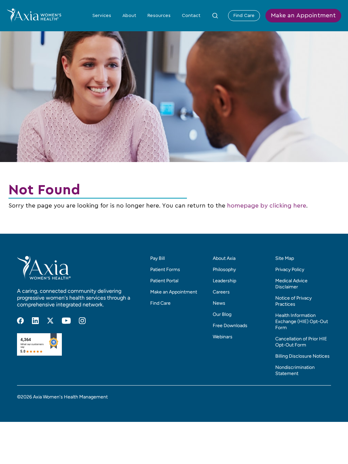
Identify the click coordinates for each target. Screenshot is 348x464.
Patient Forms (165, 269)
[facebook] (20, 320)
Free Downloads (230, 325)
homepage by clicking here (266, 206)
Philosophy (224, 269)
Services (101, 15)
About (129, 15)
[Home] (34, 15)
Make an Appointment (303, 16)
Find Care (244, 15)
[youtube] (66, 320)
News (219, 303)
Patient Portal (164, 281)
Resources (159, 15)
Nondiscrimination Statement (295, 370)
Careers (221, 292)
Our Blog (222, 314)
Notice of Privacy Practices (293, 301)
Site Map (284, 258)
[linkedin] (35, 320)
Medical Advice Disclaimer (291, 284)
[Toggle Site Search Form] (215, 15)
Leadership (224, 281)
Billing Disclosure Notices (302, 356)
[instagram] (82, 320)
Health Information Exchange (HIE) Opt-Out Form (301, 322)
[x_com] (50, 320)
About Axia (224, 258)
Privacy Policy (289, 269)
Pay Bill (157, 258)
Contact (191, 15)
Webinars (222, 337)
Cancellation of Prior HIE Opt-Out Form (301, 342)
